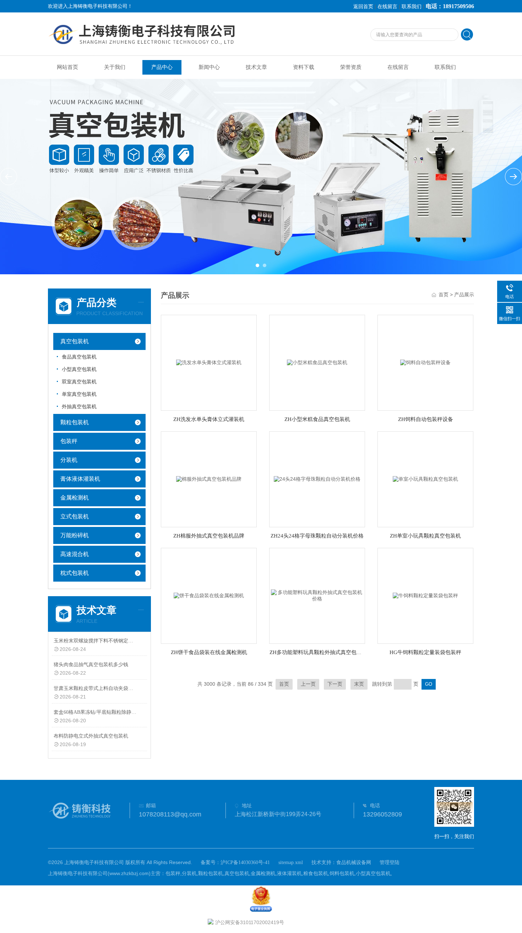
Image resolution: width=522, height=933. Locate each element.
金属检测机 (74, 498)
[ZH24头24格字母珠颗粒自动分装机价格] (317, 478)
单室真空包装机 (79, 394)
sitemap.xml (290, 862)
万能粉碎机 (74, 535)
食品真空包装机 (79, 357)
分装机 (68, 460)
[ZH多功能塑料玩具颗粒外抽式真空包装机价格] (317, 595)
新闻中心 (209, 67)
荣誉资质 (350, 67)
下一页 (334, 684)
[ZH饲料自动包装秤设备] (425, 362)
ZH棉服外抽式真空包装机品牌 (208, 536)
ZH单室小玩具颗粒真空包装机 (425, 536)
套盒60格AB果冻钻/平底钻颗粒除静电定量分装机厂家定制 (95, 712)
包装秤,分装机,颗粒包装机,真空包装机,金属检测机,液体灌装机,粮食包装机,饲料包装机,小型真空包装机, (278, 873)
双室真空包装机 (79, 381)
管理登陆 (389, 862)
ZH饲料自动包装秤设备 (425, 419)
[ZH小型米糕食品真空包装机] (317, 362)
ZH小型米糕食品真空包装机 (317, 419)
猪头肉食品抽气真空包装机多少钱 (91, 664)
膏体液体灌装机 (80, 479)
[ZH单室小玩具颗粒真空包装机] (425, 478)
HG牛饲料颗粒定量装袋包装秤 (425, 652)
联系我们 (412, 6)
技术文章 (256, 67)
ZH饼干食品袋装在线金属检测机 (209, 652)
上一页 (308, 684)
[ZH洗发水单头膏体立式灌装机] (208, 362)
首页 (443, 294)
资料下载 (303, 67)
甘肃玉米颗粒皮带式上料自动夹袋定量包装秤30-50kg (95, 688)
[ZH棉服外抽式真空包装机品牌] (208, 478)
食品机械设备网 (353, 862)
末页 (359, 684)
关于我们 (114, 67)
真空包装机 (74, 341)
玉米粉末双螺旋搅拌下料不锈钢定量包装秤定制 (95, 640)
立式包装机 (74, 516)
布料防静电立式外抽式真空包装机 (91, 736)
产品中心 (162, 67)
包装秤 (68, 441)
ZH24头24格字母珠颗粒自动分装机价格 (317, 536)
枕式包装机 (74, 573)
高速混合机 (74, 554)
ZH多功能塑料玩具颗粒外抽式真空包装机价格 (324, 652)
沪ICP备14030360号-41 (245, 862)
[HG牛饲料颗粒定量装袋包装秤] (425, 595)
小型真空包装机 (79, 369)
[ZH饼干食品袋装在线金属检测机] (209, 595)
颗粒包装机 (74, 422)
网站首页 (67, 67)
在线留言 (387, 6)
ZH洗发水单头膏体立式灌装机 (208, 419)
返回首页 (363, 6)
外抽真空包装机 (79, 406)
